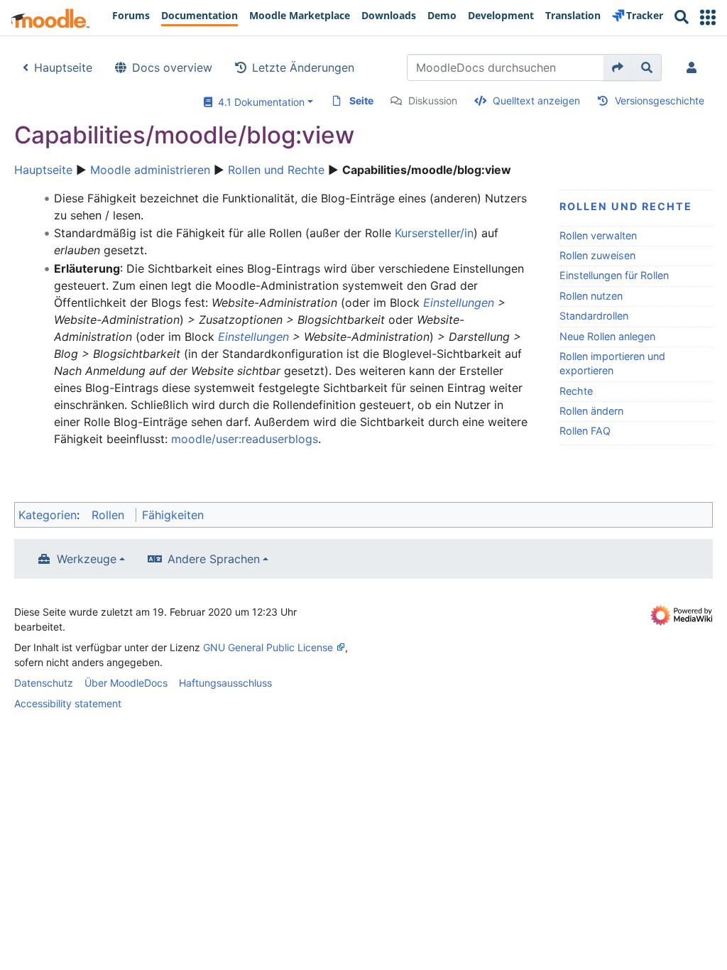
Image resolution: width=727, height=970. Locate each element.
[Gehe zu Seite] (618, 67)
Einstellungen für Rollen (614, 275)
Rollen (108, 515)
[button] (707, 17)
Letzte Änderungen (303, 67)
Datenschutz (43, 683)
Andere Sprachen (214, 559)
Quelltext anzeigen (536, 100)
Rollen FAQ (585, 431)
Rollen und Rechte (276, 170)
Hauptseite (63, 67)
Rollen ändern (591, 411)
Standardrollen (593, 316)
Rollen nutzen (591, 296)
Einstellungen (458, 302)
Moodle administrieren (150, 170)
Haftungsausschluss (225, 683)
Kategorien (47, 515)
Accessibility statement (67, 703)
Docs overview (172, 67)
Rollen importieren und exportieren (612, 363)
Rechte (576, 391)
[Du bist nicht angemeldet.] (694, 67)
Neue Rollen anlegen (607, 336)
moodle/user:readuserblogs (244, 439)
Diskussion (432, 100)
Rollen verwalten (598, 235)
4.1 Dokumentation (258, 102)
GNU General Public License (268, 647)
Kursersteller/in (434, 233)
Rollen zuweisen (597, 255)
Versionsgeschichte (659, 100)
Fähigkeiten (173, 515)
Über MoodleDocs (126, 683)
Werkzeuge (86, 559)
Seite (361, 100)
